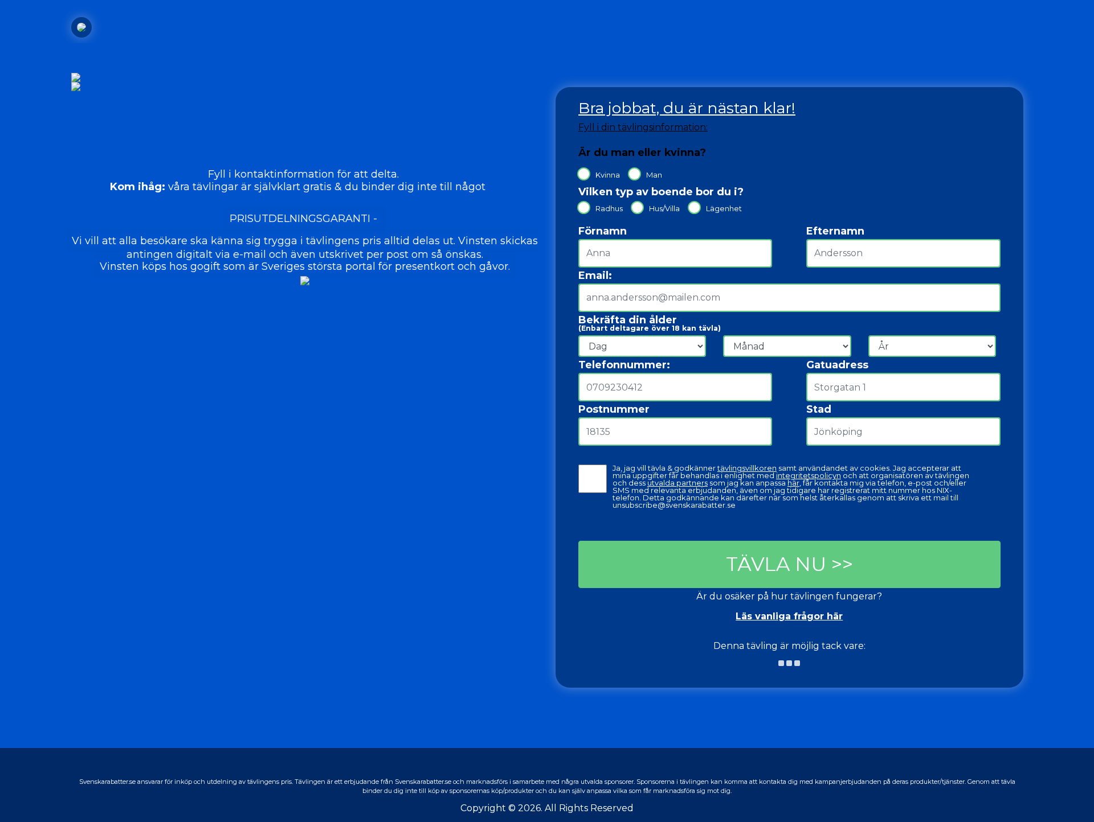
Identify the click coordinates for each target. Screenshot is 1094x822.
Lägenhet (724, 208)
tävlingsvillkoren (747, 468)
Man (654, 174)
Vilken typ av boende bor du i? (661, 192)
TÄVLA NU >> (789, 564)
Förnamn (602, 230)
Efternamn (835, 230)
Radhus (609, 208)
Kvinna (607, 174)
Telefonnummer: (624, 365)
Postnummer (614, 409)
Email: (595, 275)
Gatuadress (837, 365)
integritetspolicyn (808, 475)
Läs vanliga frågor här (789, 616)
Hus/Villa (664, 208)
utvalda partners (677, 483)
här (793, 483)
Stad (818, 409)
